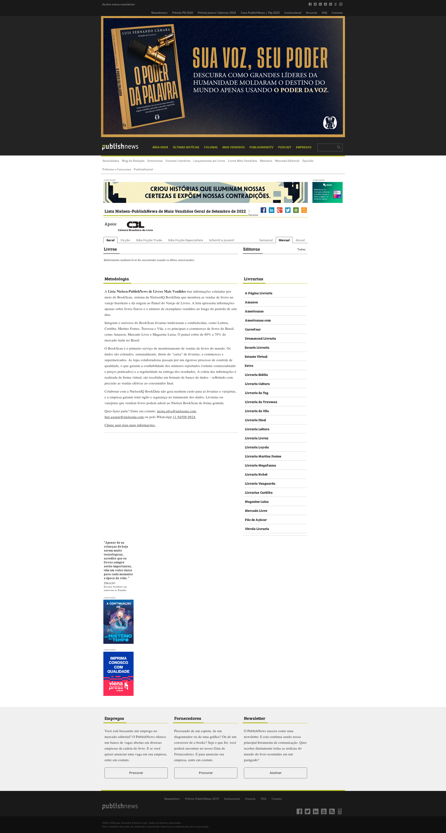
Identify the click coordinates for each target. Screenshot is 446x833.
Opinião (307, 161)
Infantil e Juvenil (221, 240)
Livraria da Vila (257, 410)
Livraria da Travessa (261, 401)
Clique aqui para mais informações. (130, 425)
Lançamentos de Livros (209, 161)
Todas (301, 249)
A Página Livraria (258, 292)
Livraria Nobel (256, 474)
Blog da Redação (133, 161)
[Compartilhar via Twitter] (288, 213)
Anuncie (311, 13)
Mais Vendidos (233, 147)
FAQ (324, 13)
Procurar (136, 772)
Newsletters (159, 13)
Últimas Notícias (186, 147)
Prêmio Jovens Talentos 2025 (217, 13)
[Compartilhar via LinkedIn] (271, 213)
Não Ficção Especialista (185, 240)
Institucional (292, 13)
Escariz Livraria (257, 347)
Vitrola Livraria (257, 528)
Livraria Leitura (257, 428)
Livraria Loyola (257, 446)
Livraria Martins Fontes (263, 455)
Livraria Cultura (257, 383)
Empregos (304, 147)
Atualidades (110, 161)
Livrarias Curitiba (258, 492)
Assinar (276, 772)
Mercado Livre (256, 510)
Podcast (284, 147)
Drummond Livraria (260, 338)
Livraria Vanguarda (260, 483)
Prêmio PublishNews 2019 (202, 799)
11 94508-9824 (184, 416)
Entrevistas (155, 161)
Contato (337, 13)
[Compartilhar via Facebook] (263, 213)
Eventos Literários (178, 161)
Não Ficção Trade (149, 240)
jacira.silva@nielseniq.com (176, 411)
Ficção (125, 240)
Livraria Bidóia (256, 374)
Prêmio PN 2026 (182, 13)
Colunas (211, 147)
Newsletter (254, 718)
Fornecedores (187, 718)
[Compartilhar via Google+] (279, 213)
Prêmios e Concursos (116, 169)
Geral (110, 240)
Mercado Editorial (287, 161)
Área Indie (160, 147)
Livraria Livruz (256, 437)
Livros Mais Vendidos (242, 161)
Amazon (251, 301)
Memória (266, 161)
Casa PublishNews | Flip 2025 (260, 13)
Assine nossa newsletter (118, 4)
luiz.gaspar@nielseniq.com (124, 416)
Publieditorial (143, 169)
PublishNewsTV (261, 147)
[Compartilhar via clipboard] (304, 213)
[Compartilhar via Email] (296, 213)
